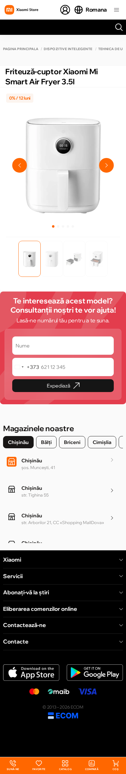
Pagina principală (20, 49)
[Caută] (119, 27)
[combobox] (26, 367)
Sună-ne (13, 765)
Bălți (46, 442)
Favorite (39, 769)
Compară (91, 769)
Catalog (65, 769)
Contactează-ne (24, 625)
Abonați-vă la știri (26, 592)
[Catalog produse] (116, 9)
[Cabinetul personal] (65, 10)
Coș (116, 769)
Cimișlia (102, 442)
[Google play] (95, 672)
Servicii (13, 576)
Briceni (72, 442)
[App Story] (31, 672)
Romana (96, 9)
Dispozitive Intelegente (68, 49)
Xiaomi (12, 559)
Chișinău (18, 442)
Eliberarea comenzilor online (40, 609)
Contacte (15, 641)
